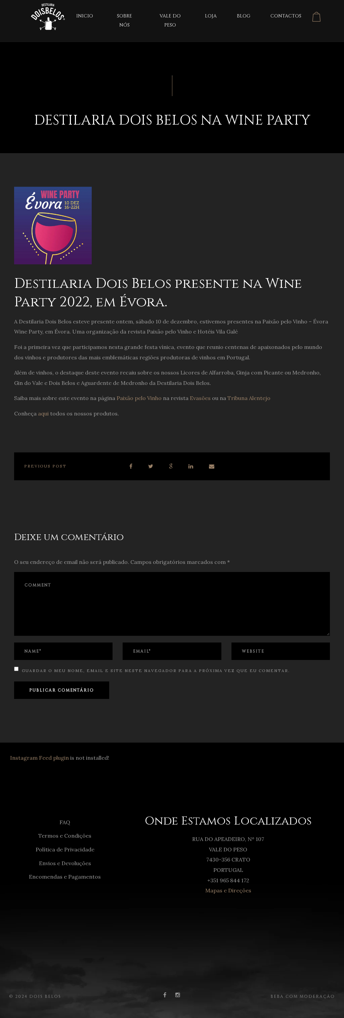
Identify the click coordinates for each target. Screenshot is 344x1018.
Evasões (200, 398)
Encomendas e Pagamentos (65, 876)
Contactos (285, 16)
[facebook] (131, 466)
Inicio (84, 16)
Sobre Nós (124, 20)
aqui (43, 413)
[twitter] (151, 466)
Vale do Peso (170, 20)
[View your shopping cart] (316, 17)
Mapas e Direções (228, 890)
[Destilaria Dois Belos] (39, 14)
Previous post (45, 466)
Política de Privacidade (65, 849)
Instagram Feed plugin (39, 757)
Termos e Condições (64, 835)
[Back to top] (328, 1002)
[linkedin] (191, 466)
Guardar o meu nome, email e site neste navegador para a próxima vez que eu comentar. (156, 670)
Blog (243, 16)
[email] (212, 466)
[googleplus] (171, 466)
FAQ (64, 822)
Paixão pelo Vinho (139, 398)
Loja (211, 16)
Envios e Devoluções (65, 863)
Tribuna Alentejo (248, 398)
